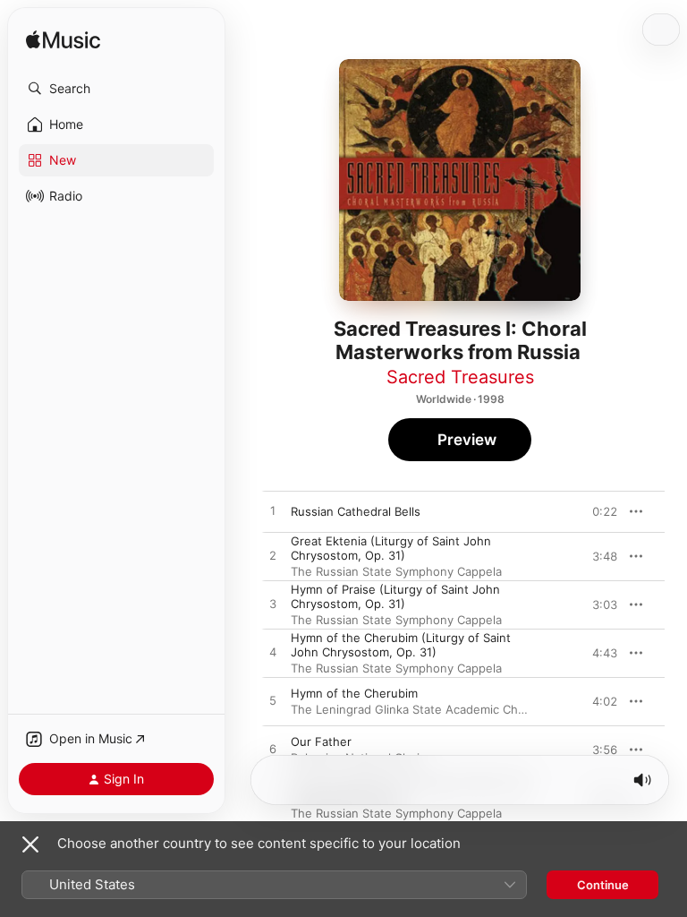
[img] (63, 40)
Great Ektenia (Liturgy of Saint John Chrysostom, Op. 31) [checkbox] (391, 548)
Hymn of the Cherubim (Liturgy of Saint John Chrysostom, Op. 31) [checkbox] (401, 644)
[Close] (30, 844)
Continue (603, 885)
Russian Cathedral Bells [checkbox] (355, 511)
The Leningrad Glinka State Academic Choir (411, 709)
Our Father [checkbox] (321, 741)
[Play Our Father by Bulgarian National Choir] (273, 749)
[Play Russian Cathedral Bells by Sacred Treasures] (273, 511)
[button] (116, 88)
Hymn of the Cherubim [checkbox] (354, 693)
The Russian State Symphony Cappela (396, 571)
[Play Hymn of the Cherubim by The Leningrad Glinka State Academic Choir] (273, 701)
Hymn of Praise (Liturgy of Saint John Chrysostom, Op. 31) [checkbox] (395, 596)
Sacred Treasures (460, 377)
